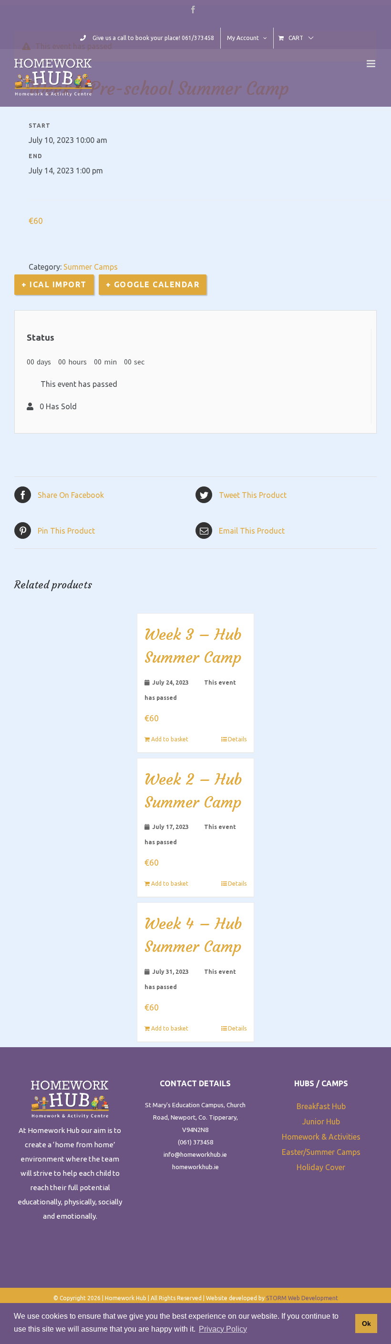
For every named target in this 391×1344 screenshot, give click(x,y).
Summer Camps (90, 267)
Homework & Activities (321, 1136)
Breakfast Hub (321, 1106)
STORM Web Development (302, 1298)
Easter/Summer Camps (321, 1152)
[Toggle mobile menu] (372, 64)
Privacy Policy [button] (223, 1329)
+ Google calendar (153, 284)
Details (237, 739)
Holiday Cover (321, 1167)
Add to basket (169, 739)
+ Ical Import (54, 284)
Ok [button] (366, 1323)
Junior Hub (321, 1121)
